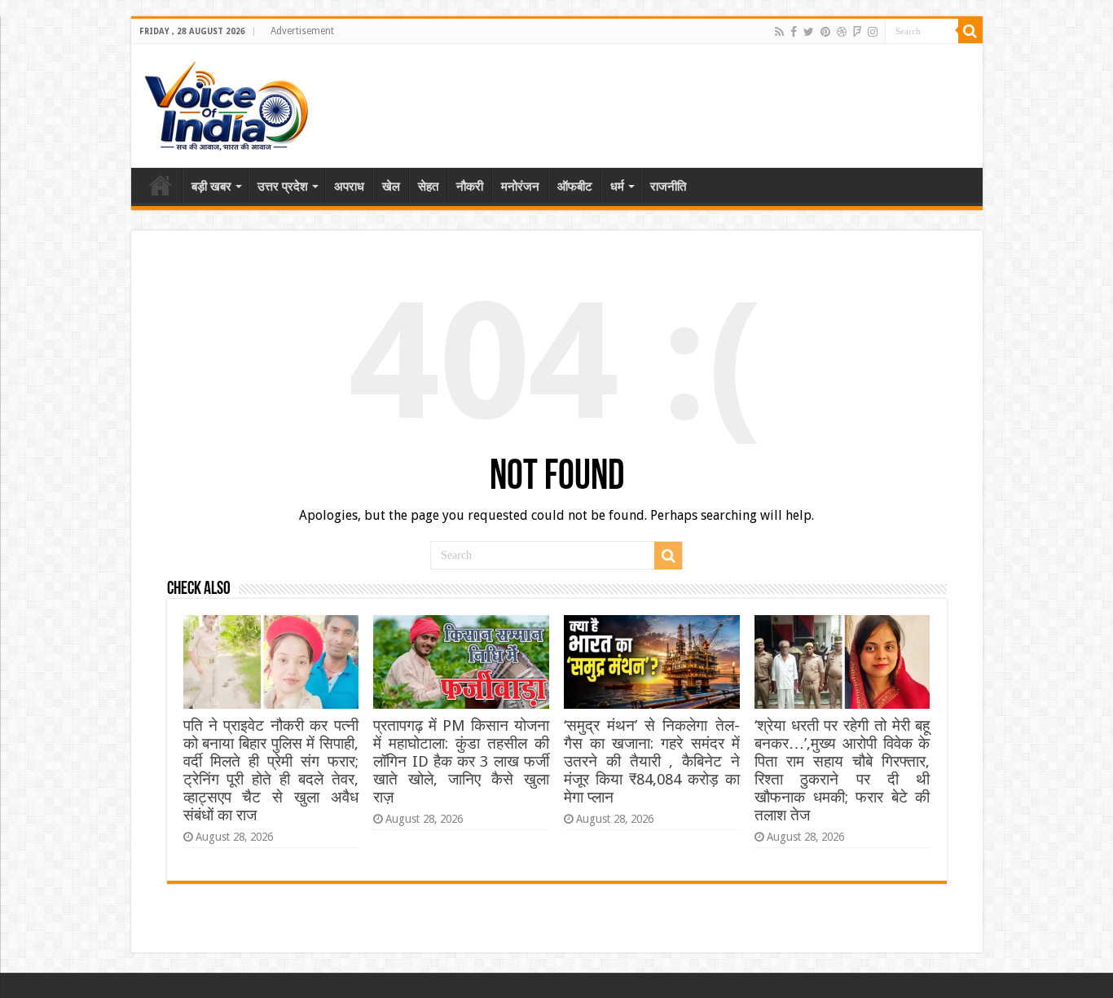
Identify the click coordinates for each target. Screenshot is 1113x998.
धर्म (617, 186)
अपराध (349, 186)
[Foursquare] (857, 32)
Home (160, 185)
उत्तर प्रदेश (282, 186)
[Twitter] (809, 32)
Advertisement (302, 31)
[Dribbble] (841, 32)
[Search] (970, 31)
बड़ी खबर (211, 186)
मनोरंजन (520, 186)
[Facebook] (793, 32)
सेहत (428, 186)
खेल (391, 186)
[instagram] (872, 32)
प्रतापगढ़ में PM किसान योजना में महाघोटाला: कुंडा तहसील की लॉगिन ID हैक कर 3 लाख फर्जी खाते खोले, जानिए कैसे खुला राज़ (460, 761)
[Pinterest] (825, 32)
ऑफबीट (574, 186)
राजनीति (668, 186)
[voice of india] (226, 102)
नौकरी (469, 186)
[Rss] (779, 32)
